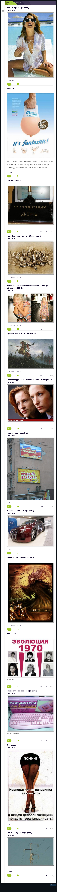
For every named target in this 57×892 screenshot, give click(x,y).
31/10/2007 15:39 (11, 10)
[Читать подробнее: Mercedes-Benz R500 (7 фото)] (9, 553)
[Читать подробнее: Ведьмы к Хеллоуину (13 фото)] (9, 629)
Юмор (10, 172)
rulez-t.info (9, 2)
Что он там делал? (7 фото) (19, 833)
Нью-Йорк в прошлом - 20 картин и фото (26, 236)
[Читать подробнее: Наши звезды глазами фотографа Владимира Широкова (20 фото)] (9, 329)
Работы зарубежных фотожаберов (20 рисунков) (29, 380)
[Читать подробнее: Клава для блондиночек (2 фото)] (9, 740)
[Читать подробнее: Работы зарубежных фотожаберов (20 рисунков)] (9, 428)
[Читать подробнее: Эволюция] (9, 686)
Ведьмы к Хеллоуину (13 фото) (21, 557)
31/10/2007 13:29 (11, 636)
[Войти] (3, 7)
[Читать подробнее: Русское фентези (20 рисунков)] (9, 375)
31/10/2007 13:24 (11, 693)
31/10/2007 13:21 (10, 835)
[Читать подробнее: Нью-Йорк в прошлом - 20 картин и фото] (9, 281)
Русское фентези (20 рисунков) (21, 333)
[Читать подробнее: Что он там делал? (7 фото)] (9, 875)
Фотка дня (11, 745)
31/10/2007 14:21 (10, 290)
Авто (10, 549)
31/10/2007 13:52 (11, 435)
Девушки (11, 80)
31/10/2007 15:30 (11, 91)
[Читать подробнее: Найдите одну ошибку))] (9, 506)
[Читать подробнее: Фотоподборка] (9, 231)
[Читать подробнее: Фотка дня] (9, 828)
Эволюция (11, 633)
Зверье (11, 871)
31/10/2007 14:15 (10, 336)
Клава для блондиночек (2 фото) (22, 691)
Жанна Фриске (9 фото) (18, 8)
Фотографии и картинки (15, 277)
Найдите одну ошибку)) (18, 433)
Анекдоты (11, 88)
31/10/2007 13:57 (11, 382)
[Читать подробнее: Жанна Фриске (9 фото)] (9, 84)
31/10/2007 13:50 (11, 513)
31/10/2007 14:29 (11, 238)
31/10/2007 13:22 (11, 747)
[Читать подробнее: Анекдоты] (9, 176)
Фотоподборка (14, 180)
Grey (41, 84)
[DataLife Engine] (3, 3)
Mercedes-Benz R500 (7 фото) (20, 511)
